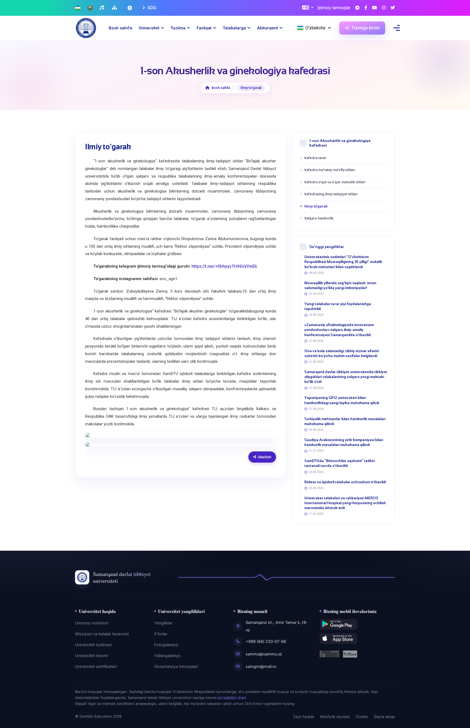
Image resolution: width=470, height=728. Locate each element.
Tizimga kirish (365, 27)
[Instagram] (384, 8)
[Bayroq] (78, 8)
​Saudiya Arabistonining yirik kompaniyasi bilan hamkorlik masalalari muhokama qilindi (343, 442)
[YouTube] (374, 8)
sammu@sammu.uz (264, 654)
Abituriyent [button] (267, 28)
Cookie (362, 716)
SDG (151, 7)
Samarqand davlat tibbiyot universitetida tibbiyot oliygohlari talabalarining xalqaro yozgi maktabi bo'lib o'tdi (345, 377)
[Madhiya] (102, 8)
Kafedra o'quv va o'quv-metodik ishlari (334, 182)
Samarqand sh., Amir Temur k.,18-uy (277, 626)
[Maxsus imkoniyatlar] (130, 8)
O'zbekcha (315, 27)
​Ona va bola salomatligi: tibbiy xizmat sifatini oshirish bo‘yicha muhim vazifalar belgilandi (341, 353)
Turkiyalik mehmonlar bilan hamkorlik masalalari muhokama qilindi (344, 421)
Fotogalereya (166, 644)
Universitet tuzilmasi (93, 644)
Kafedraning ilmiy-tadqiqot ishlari (330, 194)
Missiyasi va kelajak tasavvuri (102, 633)
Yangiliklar (163, 623)
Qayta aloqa (384, 716)
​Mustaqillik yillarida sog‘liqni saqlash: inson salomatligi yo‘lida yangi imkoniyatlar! (340, 285)
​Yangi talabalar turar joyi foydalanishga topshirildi (337, 306)
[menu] (396, 28)
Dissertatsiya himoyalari (176, 666)
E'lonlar (160, 633)
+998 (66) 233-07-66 (266, 641)
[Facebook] (365, 8)
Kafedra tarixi (315, 158)
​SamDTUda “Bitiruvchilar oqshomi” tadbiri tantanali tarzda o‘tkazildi (339, 463)
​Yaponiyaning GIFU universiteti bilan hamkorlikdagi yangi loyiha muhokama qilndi (341, 400)
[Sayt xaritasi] (115, 8)
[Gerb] (90, 8)
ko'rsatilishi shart (232, 697)
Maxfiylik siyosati (335, 716)
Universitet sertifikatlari (96, 666)
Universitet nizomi (91, 655)
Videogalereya (167, 655)
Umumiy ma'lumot (91, 623)
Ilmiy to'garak (315, 206)
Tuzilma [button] (178, 28)
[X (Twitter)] (393, 8)
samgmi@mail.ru (261, 666)
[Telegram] (357, 8)
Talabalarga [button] (234, 28)
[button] (307, 8)
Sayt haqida (303, 716)
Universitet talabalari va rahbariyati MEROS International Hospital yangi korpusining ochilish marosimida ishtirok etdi (345, 503)
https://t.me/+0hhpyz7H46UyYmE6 (224, 266)
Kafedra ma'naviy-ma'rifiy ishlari (329, 170)
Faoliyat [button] (204, 28)
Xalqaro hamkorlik (318, 218)
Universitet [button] (149, 28)
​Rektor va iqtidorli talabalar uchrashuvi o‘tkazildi (345, 482)
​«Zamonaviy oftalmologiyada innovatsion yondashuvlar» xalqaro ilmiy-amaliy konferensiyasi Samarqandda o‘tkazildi (339, 330)
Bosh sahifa (120, 28)
